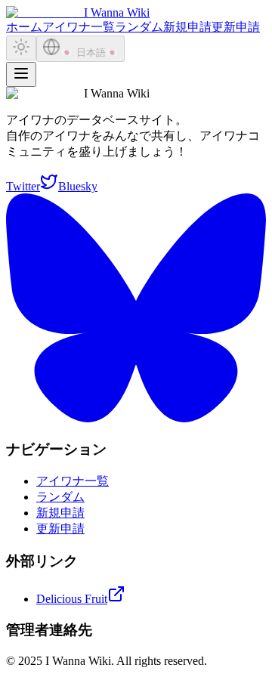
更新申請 (236, 26)
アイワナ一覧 (78, 26)
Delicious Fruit (71, 598)
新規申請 (187, 26)
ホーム (24, 26)
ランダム (139, 26)
